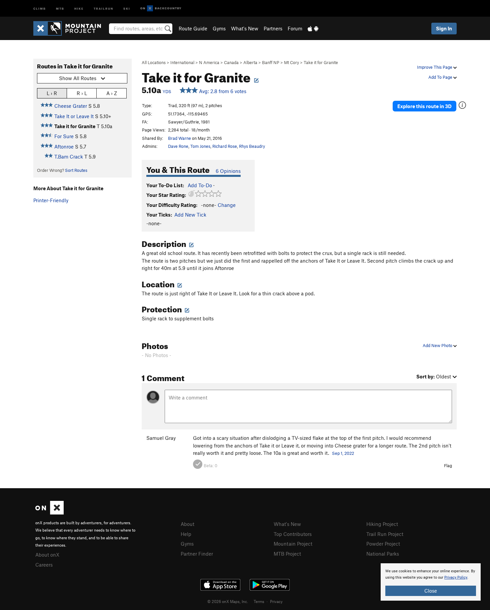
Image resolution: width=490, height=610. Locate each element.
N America (209, 62)
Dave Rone (178, 146)
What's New (244, 28)
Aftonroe (64, 146)
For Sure (64, 136)
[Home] (70, 28)
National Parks (382, 554)
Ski (126, 8)
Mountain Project (293, 544)
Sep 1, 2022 (343, 453)
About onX (47, 555)
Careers (44, 565)
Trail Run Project (384, 534)
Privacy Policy (455, 577)
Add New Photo (438, 345)
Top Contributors (293, 534)
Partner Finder (197, 554)
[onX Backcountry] (160, 8)
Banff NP (270, 62)
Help (186, 534)
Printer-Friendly (50, 200)
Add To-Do (200, 185)
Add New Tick (190, 215)
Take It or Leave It (74, 116)
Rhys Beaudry (252, 146)
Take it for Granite (321, 62)
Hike (79, 8)
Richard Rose (224, 146)
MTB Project (287, 554)
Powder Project (383, 544)
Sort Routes (76, 170)
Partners (273, 28)
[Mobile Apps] (313, 28)
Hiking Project (382, 524)
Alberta (250, 62)
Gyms (219, 28)
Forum (295, 28)
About (187, 524)
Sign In (444, 28)
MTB (60, 8)
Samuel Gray (161, 438)
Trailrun (103, 8)
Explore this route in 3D (424, 106)
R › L (82, 93)
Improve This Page (435, 67)
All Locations (154, 62)
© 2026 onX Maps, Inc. (227, 601)
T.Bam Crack (68, 157)
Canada (231, 62)
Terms (259, 601)
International (182, 62)
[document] (430, 582)
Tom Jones (200, 146)
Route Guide (193, 28)
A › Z (111, 93)
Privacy (276, 601)
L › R (52, 93)
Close (430, 591)
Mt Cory (291, 62)
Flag (448, 465)
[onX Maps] (49, 513)
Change (227, 205)
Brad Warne (179, 138)
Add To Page (440, 77)
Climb (39, 8)
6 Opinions (228, 171)
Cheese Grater (70, 106)
